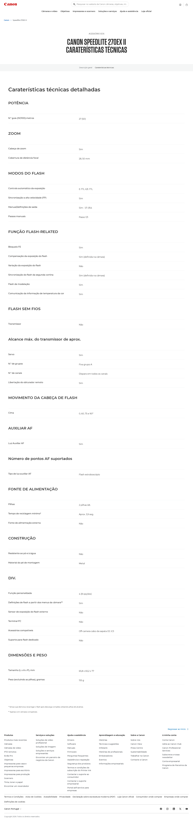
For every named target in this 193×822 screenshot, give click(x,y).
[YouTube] (187, 809)
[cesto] (187, 5)
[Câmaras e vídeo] (58, 11)
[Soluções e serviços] (118, 11)
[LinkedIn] (174, 809)
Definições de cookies (14, 802)
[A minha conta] (180, 5)
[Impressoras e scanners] (96, 11)
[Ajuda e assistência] (139, 11)
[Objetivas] (71, 11)
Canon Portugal (12, 809)
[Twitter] (180, 809)
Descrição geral (85, 67)
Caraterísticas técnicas (104, 67)
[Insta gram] (167, 809)
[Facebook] (161, 809)
